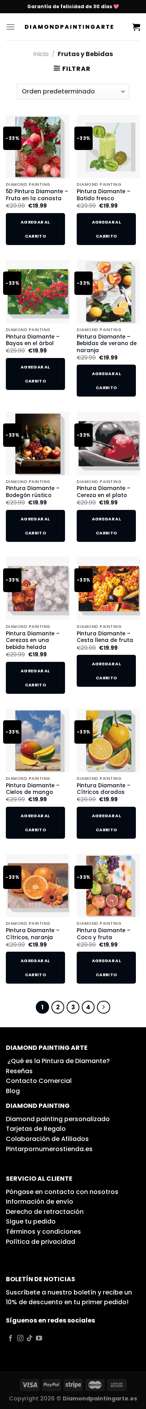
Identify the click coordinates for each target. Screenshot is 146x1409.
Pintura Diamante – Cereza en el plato (103, 492)
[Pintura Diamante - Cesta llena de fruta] (108, 588)
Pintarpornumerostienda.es (49, 1148)
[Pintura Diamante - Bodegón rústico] (37, 443)
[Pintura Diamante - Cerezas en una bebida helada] (37, 588)
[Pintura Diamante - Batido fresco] (108, 146)
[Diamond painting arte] (74, 27)
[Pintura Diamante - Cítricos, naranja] (37, 885)
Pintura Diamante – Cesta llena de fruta (105, 637)
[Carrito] (136, 26)
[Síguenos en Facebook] (10, 1338)
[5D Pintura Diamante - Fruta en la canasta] (37, 146)
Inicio (41, 53)
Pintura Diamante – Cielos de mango (33, 789)
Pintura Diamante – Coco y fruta (103, 934)
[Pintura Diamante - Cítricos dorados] (108, 740)
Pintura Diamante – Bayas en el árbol (33, 340)
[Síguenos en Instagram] (20, 1338)
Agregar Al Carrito (35, 229)
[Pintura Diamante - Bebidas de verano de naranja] (108, 291)
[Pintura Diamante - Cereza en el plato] (108, 443)
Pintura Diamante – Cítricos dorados (103, 789)
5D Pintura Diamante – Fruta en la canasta (37, 195)
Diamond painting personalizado (58, 1119)
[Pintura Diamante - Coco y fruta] (108, 885)
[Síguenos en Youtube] (39, 1338)
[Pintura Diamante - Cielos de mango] (37, 740)
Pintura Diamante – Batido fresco (103, 195)
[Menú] (10, 26)
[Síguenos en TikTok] (29, 1338)
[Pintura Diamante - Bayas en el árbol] (37, 291)
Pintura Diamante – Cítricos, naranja (33, 934)
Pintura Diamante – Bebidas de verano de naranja (107, 343)
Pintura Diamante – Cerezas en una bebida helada (33, 640)
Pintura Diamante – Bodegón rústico (33, 492)
